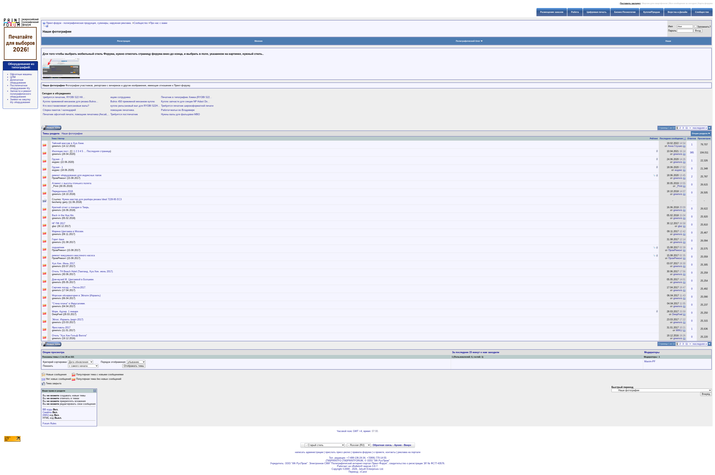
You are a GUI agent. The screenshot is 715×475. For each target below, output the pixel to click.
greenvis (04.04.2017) (63, 306)
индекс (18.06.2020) (63, 170)
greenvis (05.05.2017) (63, 282)
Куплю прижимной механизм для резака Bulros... (70, 101)
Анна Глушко (675, 146)
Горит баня (58, 239)
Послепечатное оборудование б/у (20, 87)
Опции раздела (700, 133)
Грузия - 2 (57, 159)
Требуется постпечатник (124, 114)
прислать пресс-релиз (337, 452)
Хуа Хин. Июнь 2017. (64, 263)
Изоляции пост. (60, 151)
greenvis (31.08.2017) (63, 242)
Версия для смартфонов (655, 3)
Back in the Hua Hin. (63, 215)
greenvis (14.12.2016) (63, 146)
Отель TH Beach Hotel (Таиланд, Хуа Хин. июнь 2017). (82, 271)
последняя (700, 128)
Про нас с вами (158, 23)
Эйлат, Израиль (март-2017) (67, 319)
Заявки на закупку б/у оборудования (20, 101)
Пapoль (672, 30)
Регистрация (123, 41)
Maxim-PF (649, 361)
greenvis (677, 154)
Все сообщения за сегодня (682, 3)
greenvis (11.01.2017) (63, 330)
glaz (680, 226)
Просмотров (704, 138)
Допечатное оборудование (18, 81)
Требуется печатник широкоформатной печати (187, 105)
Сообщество (141, 23)
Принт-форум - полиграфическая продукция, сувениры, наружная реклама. (88, 23)
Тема (54, 138)
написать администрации (309, 452)
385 (692, 152)
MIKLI (679, 330)
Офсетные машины (21, 74)
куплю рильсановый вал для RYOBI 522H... (135, 105)
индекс (678, 170)
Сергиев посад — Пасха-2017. (69, 287)
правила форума (361, 452)
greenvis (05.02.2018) (63, 218)
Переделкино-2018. (63, 191)
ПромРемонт (675, 250)
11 (686, 128)
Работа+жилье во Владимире (178, 110)
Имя (670, 26)
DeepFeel (677, 314)
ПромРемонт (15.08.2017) (66, 178)
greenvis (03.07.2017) (63, 266)
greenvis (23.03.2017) (63, 322)
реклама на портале (409, 452)
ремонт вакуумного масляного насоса (73, 255)
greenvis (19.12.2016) (63, 338)
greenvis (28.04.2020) (63, 154)
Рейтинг (654, 138)
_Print (679, 186)
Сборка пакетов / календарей (59, 110)
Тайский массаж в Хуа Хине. (68, 143)
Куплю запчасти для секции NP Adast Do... (185, 101)
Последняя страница (98, 151)
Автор (61, 138)
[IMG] (46, 415)
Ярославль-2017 (61, 327)
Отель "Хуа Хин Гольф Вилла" (69, 335)
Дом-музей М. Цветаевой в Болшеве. (73, 279)
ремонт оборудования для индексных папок (76, 175)
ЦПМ (13, 77)
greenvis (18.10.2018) (63, 194)
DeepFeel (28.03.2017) (64, 314)
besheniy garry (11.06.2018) (67, 202)
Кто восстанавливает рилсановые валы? (66, 105)
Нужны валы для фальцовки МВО (180, 114)
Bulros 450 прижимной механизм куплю (132, 101)
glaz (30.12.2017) (61, 226)
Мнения (258, 41)
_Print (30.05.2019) (62, 186)
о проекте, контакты (384, 452)
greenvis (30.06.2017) (63, 274)
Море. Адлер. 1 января (65, 311)
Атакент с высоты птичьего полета (71, 183)
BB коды (47, 409)
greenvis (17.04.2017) (63, 290)
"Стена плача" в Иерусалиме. (68, 303)
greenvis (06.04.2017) (63, 298)
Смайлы (47, 412)
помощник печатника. (122, 110)
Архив (398, 445)
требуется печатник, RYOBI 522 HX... (64, 97)
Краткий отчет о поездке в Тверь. (71, 207)
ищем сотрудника (120, 97)
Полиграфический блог (468, 41)
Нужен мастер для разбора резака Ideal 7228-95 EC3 (92, 199)
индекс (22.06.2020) (63, 162)
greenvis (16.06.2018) (63, 210)
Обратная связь (382, 445)
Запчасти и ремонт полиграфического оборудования (20, 94)
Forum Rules (49, 423)
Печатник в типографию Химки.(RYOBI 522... (186, 97)
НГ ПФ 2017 (58, 223)
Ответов (691, 138)
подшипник (58, 247)
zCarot (363, 471)
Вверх (407, 445)
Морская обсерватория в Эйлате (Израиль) (76, 295)
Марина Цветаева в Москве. (68, 231)
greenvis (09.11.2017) (63, 234)
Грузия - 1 (57, 167)
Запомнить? (704, 26)
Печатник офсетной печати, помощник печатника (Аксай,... (76, 114)
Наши (668, 41)
